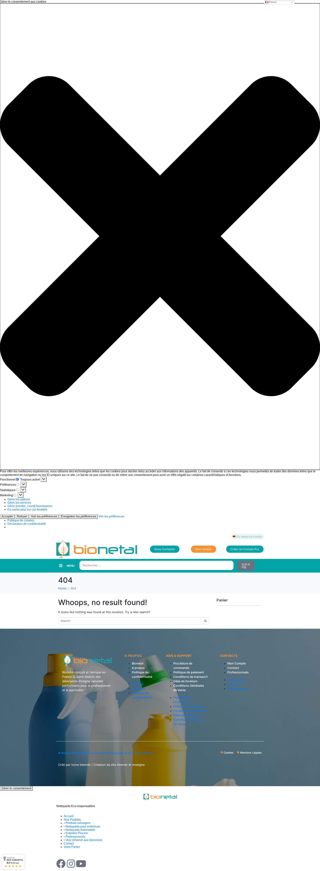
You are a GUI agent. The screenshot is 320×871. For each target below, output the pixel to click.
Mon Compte (236, 663)
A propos (138, 668)
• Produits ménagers (77, 823)
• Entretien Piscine (76, 833)
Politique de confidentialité (142, 674)
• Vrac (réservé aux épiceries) (83, 840)
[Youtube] (81, 863)
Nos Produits (72, 819)
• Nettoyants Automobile (79, 829)
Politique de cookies (20, 520)
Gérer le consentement (16, 788)
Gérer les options (18, 499)
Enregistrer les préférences (78, 516)
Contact (233, 668)
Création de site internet (111, 765)
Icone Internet (81, 765)
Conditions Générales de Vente (188, 688)
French (272, 2)
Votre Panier (72, 846)
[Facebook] (61, 863)
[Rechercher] (229, 565)
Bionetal (137, 663)
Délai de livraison (185, 681)
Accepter (7, 516)
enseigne (138, 765)
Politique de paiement (188, 672)
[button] (160, 236)
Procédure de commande (182, 665)
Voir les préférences (44, 516)
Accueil (69, 816)
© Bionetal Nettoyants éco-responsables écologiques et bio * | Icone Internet (105, 752)
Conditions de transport (190, 677)
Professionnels (238, 672)
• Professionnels (74, 836)
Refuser (22, 516)
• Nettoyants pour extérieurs (82, 826)
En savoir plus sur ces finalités (27, 509)
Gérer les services (19, 502)
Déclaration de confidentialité (26, 523)
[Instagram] (71, 863)
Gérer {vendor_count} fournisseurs (29, 506)
